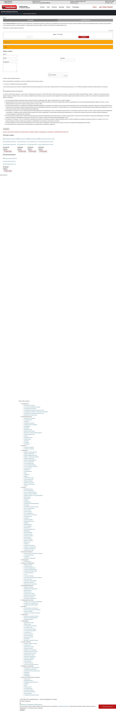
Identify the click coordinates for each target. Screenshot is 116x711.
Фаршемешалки (27, 590)
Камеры (26, 476)
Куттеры (20, 13)
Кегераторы (26, 474)
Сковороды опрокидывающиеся (31, 503)
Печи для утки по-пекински (30, 514)
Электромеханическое (11, 13)
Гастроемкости (27, 645)
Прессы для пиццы (28, 633)
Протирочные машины (29, 423)
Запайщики (26, 556)
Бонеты (26, 485)
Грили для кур (27, 537)
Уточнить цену (7, 151)
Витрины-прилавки (28, 481)
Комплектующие (28, 693)
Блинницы (26, 543)
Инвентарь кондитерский (30, 656)
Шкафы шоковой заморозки (30, 452)
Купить (5, 149)
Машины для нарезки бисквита (31, 616)
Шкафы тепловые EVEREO (30, 493)
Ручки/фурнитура (28, 688)
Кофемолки (26, 672)
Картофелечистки (28, 437)
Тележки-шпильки (28, 566)
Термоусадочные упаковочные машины (33, 553)
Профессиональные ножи (30, 653)
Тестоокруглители (28, 627)
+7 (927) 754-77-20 (36, 1)
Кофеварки (26, 674)
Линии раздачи (27, 561)
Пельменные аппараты (29, 593)
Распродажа (75, 7)
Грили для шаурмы (28, 535)
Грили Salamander (28, 538)
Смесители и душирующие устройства (33, 577)
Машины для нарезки (29, 596)
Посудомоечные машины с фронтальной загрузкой (36, 411)
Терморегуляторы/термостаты (31, 682)
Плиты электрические (29, 508)
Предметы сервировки (29, 658)
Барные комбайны (28, 611)
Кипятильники (27, 527)
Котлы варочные (28, 526)
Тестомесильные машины (30, 629)
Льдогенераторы (28, 471)
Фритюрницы (27, 498)
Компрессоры (27, 678)
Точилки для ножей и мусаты (31, 651)
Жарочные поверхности (29, 529)
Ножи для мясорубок (29, 690)
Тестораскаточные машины (30, 625)
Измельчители (27, 439)
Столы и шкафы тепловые (30, 492)
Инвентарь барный (28, 659)
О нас (48, 7)
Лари (25, 472)
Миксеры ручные (28, 429)
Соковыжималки (28, 419)
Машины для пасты (28, 637)
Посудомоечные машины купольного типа (34, 413)
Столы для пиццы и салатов (30, 466)
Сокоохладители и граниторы (31, 608)
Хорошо (22, 709)
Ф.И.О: (4, 54)
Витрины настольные (29, 482)
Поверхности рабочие (29, 582)
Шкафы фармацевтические (30, 455)
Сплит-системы (27, 468)
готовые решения (107, 7)
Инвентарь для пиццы (29, 654)
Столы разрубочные (29, 572)
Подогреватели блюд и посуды (31, 506)
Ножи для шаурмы (28, 519)
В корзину (83, 36)
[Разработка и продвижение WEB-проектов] (31, 704)
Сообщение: (6, 62)
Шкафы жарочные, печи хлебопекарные (33, 495)
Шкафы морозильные (29, 458)
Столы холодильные (29, 461)
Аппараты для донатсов (29, 548)
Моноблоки (26, 469)
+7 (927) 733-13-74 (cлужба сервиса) (41, 2)
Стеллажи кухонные (28, 575)
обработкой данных (64, 706)
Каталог (42, 7)
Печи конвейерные (28, 513)
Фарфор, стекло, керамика (30, 649)
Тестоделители (27, 632)
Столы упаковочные (28, 555)
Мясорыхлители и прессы (30, 595)
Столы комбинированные (30, 464)
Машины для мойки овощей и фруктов (33, 432)
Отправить (6, 129)
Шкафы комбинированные (30, 460)
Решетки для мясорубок (29, 691)
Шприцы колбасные (28, 587)
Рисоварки (26, 505)
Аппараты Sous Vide (28, 550)
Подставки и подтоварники (30, 580)
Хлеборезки (27, 444)
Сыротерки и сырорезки (29, 418)
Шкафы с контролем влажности (31, 456)
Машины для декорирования (30, 617)
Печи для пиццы (28, 516)
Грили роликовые (28, 532)
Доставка (61, 7)
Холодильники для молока (30, 669)
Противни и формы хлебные (30, 643)
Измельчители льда (28, 477)
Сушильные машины (29, 447)
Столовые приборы (28, 662)
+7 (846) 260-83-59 (8, 1)
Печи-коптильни (28, 511)
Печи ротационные (28, 635)
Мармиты (26, 522)
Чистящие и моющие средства (31, 664)
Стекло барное (27, 661)
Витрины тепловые (28, 540)
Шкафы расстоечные (29, 622)
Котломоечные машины (29, 405)
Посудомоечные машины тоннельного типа (34, 410)
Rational (22, 697)
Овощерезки (27, 426)
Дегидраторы (27, 530)
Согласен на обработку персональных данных (15, 84)
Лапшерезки (27, 638)
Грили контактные (28, 534)
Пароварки (26, 518)
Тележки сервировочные (29, 567)
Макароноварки (27, 524)
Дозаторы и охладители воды (31, 640)
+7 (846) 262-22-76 (8, 2)
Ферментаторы (27, 624)
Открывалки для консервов (30, 424)
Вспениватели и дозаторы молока (32, 670)
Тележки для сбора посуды (30, 571)
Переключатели (27, 686)
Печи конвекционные (29, 490)
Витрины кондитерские (29, 484)
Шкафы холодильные (29, 453)
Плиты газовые (27, 509)
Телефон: (62, 58)
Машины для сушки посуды (30, 415)
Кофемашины (27, 675)
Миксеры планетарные (29, 431)
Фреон (25, 685)
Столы (25, 574)
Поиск (95, 7)
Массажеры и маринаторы (30, 598)
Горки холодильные (28, 479)
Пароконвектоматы (28, 489)
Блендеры (26, 442)
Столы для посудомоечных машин (32, 407)
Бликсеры (26, 440)
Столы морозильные (29, 463)
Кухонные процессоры (29, 434)
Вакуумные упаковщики (29, 558)
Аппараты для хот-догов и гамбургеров (33, 601)
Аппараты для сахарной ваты (31, 603)
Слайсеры (26, 421)
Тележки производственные (30, 569)
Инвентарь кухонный (29, 646)
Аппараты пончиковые (29, 545)
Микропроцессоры (28, 680)
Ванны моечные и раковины (30, 584)
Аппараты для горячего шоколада (32, 612)
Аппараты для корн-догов (30, 546)
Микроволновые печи (29, 521)
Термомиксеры (27, 501)
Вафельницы (27, 542)
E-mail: (4, 58)
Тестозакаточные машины (30, 630)
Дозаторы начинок (28, 619)
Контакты (54, 7)
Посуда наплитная (28, 648)
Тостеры (26, 500)
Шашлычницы (27, 497)
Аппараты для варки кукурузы (31, 604)
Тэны (26, 697)
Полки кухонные (28, 579)
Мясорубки (26, 427)
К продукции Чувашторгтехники (31, 695)
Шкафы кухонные (28, 564)
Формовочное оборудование (30, 588)
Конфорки (26, 683)
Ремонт (68, 7)
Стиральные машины (29, 448)
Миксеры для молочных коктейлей (32, 609)
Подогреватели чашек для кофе (31, 667)
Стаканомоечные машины (30, 408)
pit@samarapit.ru (74, 2)
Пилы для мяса (27, 592)
